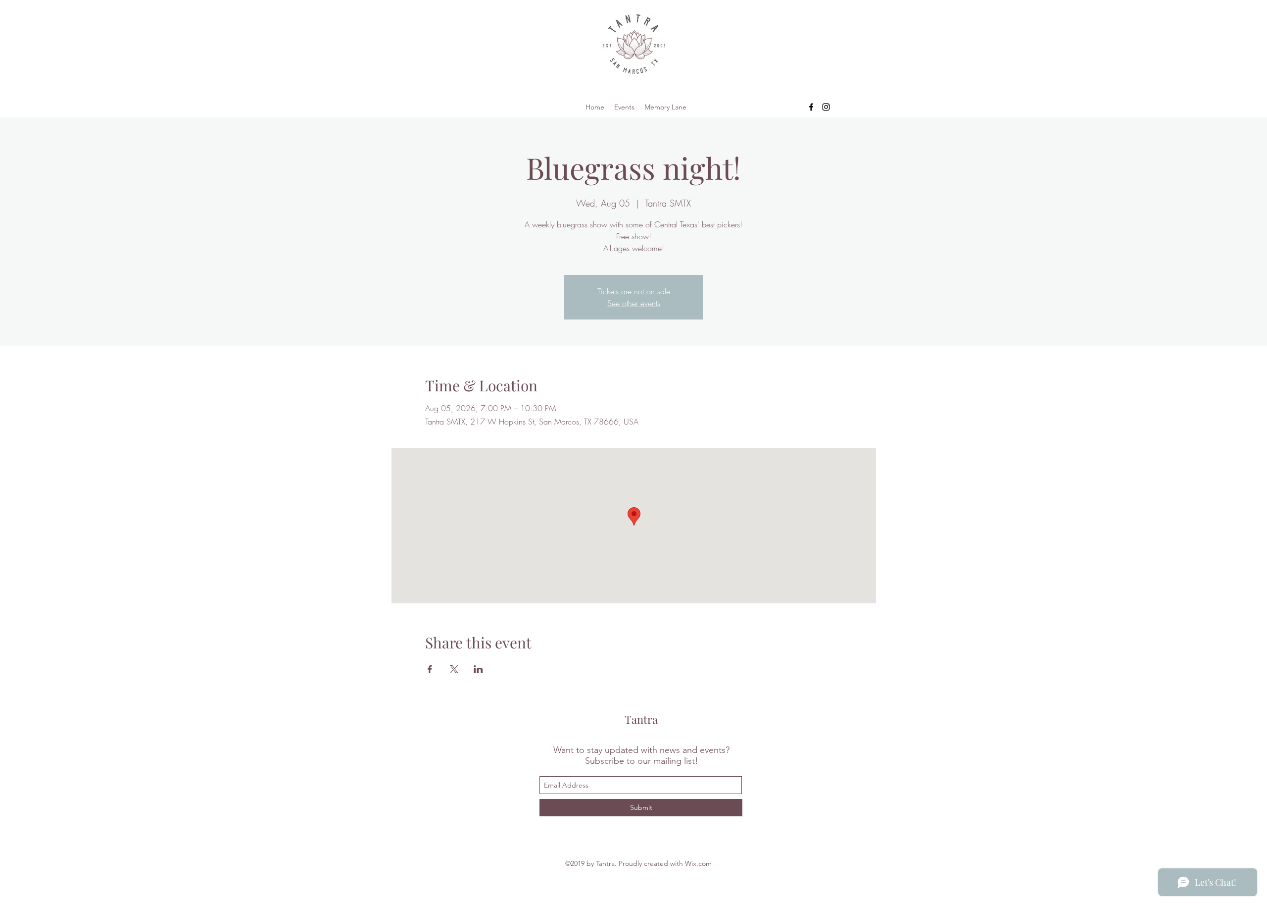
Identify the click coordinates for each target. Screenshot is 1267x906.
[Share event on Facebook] (430, 669)
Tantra (641, 719)
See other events (633, 303)
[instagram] (826, 107)
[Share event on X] (454, 669)
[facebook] (811, 107)
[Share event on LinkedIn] (478, 669)
